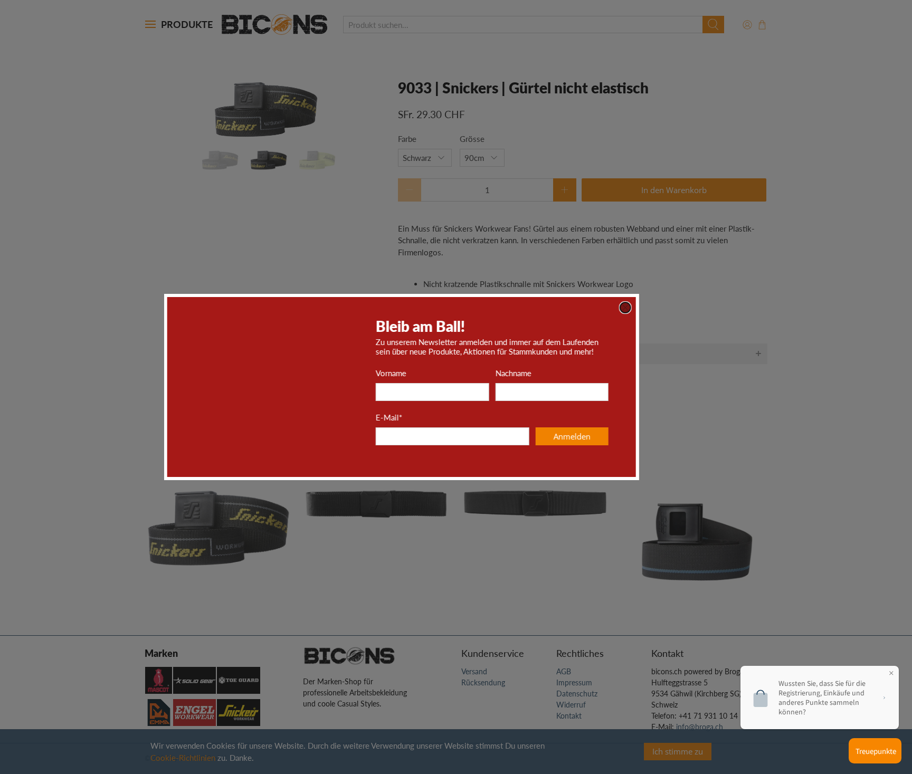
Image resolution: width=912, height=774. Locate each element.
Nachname (568, 373)
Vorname (445, 373)
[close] (679, 307)
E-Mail (443, 417)
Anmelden (626, 436)
